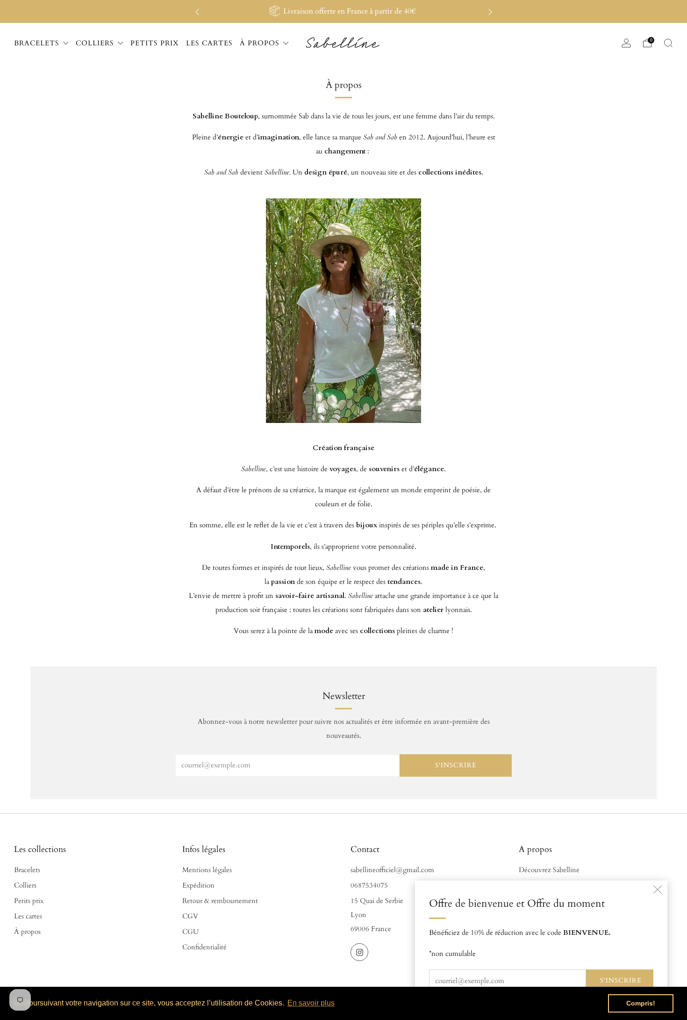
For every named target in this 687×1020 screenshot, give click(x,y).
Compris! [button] (640, 1003)
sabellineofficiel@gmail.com (392, 870)
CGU (190, 932)
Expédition (198, 885)
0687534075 (369, 885)
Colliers (25, 885)
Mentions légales (207, 870)
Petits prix (28, 901)
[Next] (490, 11)
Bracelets (27, 870)
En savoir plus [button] (311, 1003)
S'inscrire (621, 980)
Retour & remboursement (220, 901)
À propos (27, 932)
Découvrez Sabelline (549, 870)
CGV (190, 916)
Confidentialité (204, 947)
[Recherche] (668, 43)
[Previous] (197, 11)
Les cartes (28, 916)
